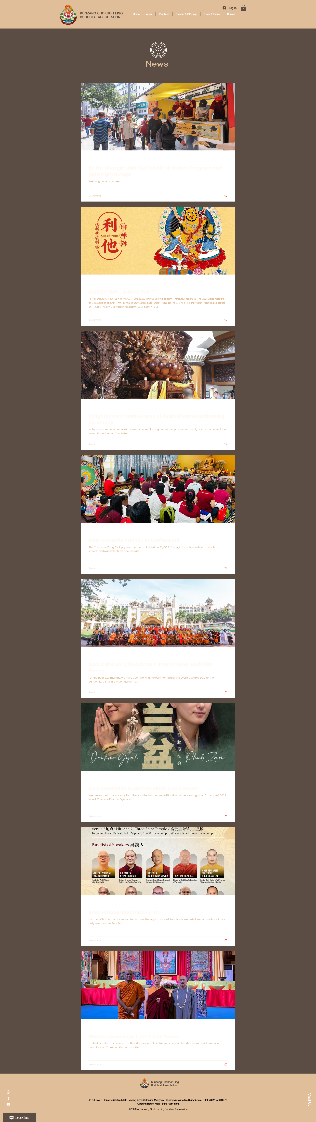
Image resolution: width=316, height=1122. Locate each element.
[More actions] (227, 158)
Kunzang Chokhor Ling (165, 1082)
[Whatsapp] (8, 1092)
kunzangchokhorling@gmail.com (184, 1100)
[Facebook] (8, 1098)
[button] (243, 8)
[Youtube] (8, 1104)
